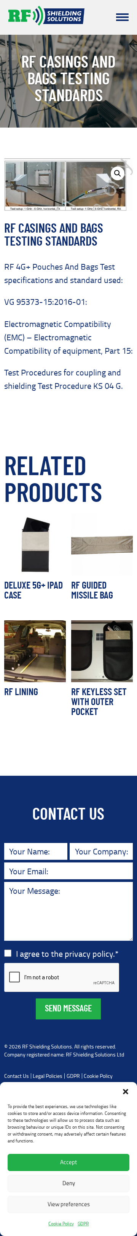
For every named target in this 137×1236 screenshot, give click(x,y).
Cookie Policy (61, 1223)
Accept (68, 1162)
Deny (68, 1183)
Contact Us (16, 1076)
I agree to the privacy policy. (67, 953)
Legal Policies (47, 1076)
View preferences (69, 1204)
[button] (125, 1091)
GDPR (83, 1223)
